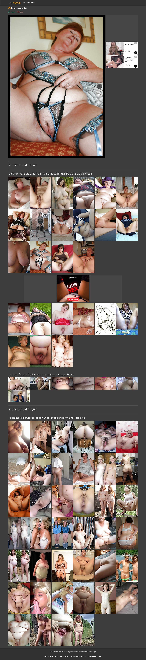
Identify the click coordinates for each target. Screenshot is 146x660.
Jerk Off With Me (130, 44)
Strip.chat (127, 51)
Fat (14, 3)
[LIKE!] (9, 12)
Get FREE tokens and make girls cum (130, 60)
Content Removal (62, 656)
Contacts (50, 656)
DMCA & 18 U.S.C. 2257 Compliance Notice (86, 656)
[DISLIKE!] (18, 12)
